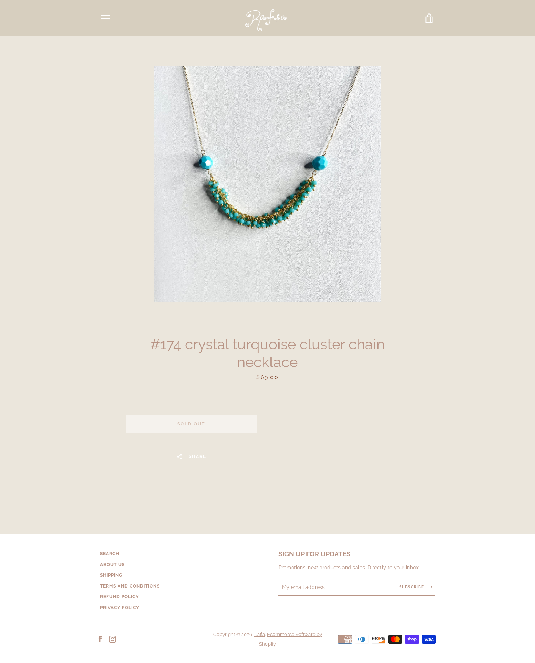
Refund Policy (119, 596)
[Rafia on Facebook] (100, 638)
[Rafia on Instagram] (112, 638)
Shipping (111, 575)
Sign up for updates (314, 554)
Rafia (259, 634)
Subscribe (412, 587)
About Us (112, 564)
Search (109, 553)
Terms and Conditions (130, 586)
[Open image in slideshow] (267, 184)
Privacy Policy (119, 607)
